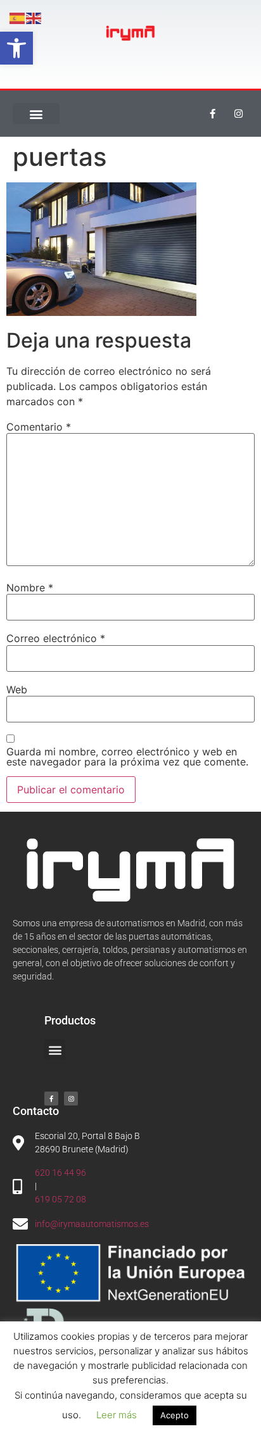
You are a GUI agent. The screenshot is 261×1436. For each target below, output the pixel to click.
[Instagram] (238, 113)
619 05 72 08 (60, 1199)
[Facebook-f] (212, 113)
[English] (34, 17)
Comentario (38, 427)
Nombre (29, 588)
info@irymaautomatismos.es (92, 1224)
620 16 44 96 (60, 1173)
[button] (16, 48)
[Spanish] (18, 17)
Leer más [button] (116, 1415)
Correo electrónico (55, 638)
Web (16, 689)
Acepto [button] (174, 1415)
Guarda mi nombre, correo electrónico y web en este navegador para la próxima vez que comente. (127, 756)
